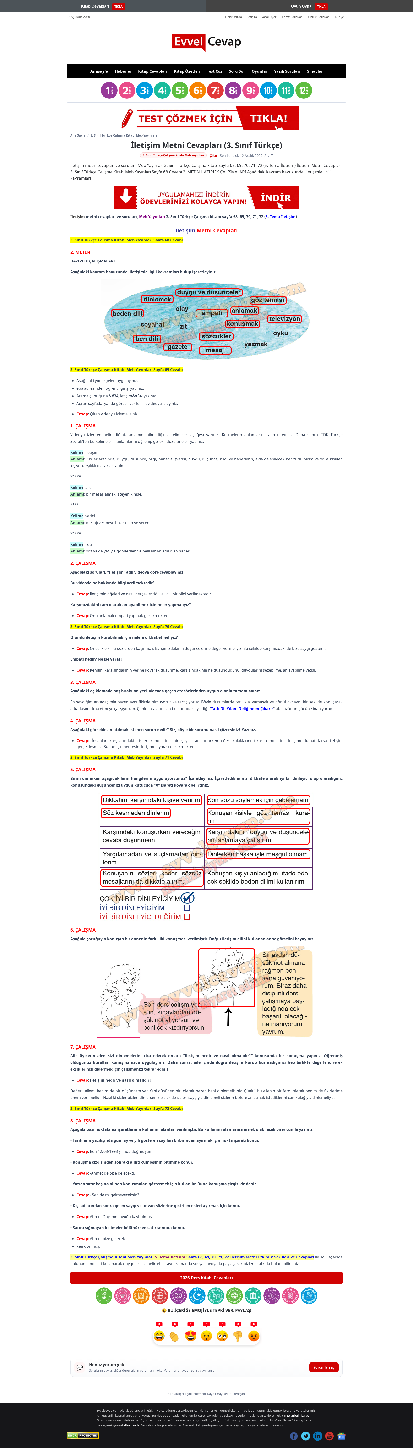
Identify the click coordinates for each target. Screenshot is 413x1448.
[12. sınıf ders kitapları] (303, 90)
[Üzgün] (222, 1336)
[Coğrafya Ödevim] (234, 1295)
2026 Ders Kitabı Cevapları (206, 1277)
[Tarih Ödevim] (253, 1295)
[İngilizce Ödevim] (178, 1295)
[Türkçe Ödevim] (141, 1295)
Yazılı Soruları (287, 71)
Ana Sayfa (78, 135)
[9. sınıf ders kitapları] (250, 90)
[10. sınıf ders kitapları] (268, 90)
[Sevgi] (191, 1336)
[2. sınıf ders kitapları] (127, 90)
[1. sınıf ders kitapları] (109, 90)
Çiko (213, 155)
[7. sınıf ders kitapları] (215, 90)
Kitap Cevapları (152, 71)
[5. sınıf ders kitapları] (180, 90)
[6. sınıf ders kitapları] (197, 90)
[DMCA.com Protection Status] (83, 1435)
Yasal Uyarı (269, 17)
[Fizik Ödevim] (271, 1295)
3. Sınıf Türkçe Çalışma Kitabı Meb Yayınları (124, 135)
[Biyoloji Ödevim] (309, 1295)
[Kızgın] (254, 1336)
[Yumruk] (238, 1336)
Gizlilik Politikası (319, 17)
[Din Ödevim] (197, 1295)
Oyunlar (259, 71)
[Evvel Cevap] (206, 43)
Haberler (123, 71)
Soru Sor (237, 71)
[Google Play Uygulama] (206, 197)
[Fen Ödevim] (104, 1295)
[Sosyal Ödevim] (122, 1295)
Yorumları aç (324, 1367)
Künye (339, 17)
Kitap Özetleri (187, 71)
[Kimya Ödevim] (290, 1295)
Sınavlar (315, 71)
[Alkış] (175, 1336)
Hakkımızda (233, 17)
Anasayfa (99, 71)
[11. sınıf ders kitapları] (286, 90)
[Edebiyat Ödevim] (215, 1295)
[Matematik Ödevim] (160, 1295)
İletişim (252, 17)
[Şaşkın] (206, 1336)
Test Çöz (214, 71)
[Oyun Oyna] (206, 118)
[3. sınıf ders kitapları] (144, 90)
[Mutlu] (159, 1336)
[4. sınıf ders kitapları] (162, 90)
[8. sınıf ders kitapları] (233, 90)
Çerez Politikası (292, 17)
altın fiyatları (132, 1425)
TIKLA (118, 6)
